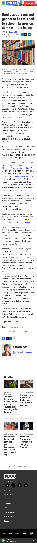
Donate (30, 3)
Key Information (9, 499)
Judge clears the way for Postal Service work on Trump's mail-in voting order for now (10, 404)
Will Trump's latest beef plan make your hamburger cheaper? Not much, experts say (10, 445)
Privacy (6, 508)
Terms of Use (8, 494)
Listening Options (9, 512)
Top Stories (24, 331)
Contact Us (7, 521)
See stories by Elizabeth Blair (22, 353)
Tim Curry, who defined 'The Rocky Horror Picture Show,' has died (26, 400)
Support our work (9, 516)
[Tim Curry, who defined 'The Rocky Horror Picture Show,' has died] (26, 384)
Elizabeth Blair (13, 32)
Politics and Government (17, 327)
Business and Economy (10, 434)
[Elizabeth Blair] (6, 350)
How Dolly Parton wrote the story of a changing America (26, 441)
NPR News (12, 331)
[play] (3, 540)
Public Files (7, 503)
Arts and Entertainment (26, 392)
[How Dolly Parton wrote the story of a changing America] (26, 426)
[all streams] (34, 540)
